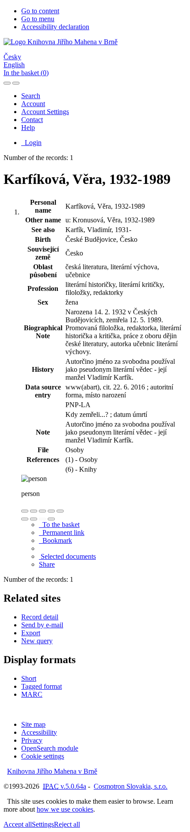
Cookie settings (42, 756)
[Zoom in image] (24, 511)
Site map (33, 724)
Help (28, 127)
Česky (12, 57)
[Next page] (51, 519)
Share (47, 564)
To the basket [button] (59, 524)
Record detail (39, 617)
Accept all (18, 824)
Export (30, 633)
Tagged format (41, 686)
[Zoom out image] (33, 511)
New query (37, 641)
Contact (32, 119)
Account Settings (45, 111)
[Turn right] (33, 519)
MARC (31, 694)
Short (28, 678)
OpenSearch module (49, 748)
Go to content (40, 11)
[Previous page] (42, 519)
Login (31, 142)
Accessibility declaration (55, 27)
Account (33, 103)
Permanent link (61, 532)
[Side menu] (7, 83)
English (14, 65)
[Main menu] (15, 83)
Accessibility (39, 732)
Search (30, 95)
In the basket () (26, 72)
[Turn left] (24, 519)
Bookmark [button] (55, 540)
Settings (43, 824)
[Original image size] (42, 511)
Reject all (67, 824)
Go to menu (37, 19)
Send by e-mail (42, 625)
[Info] (60, 511)
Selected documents (67, 556)
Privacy (31, 740)
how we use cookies (65, 809)
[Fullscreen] (51, 511)
